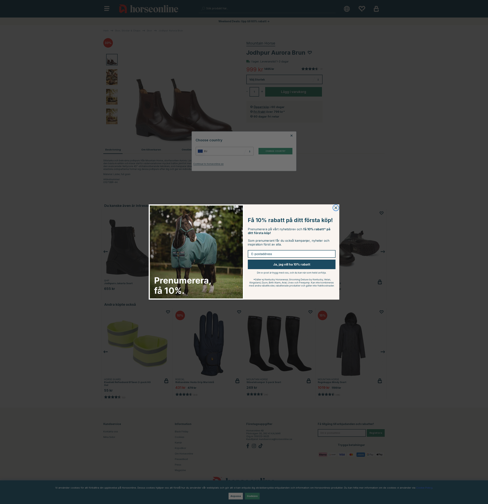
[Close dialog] (336, 208)
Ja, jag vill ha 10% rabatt (291, 264)
